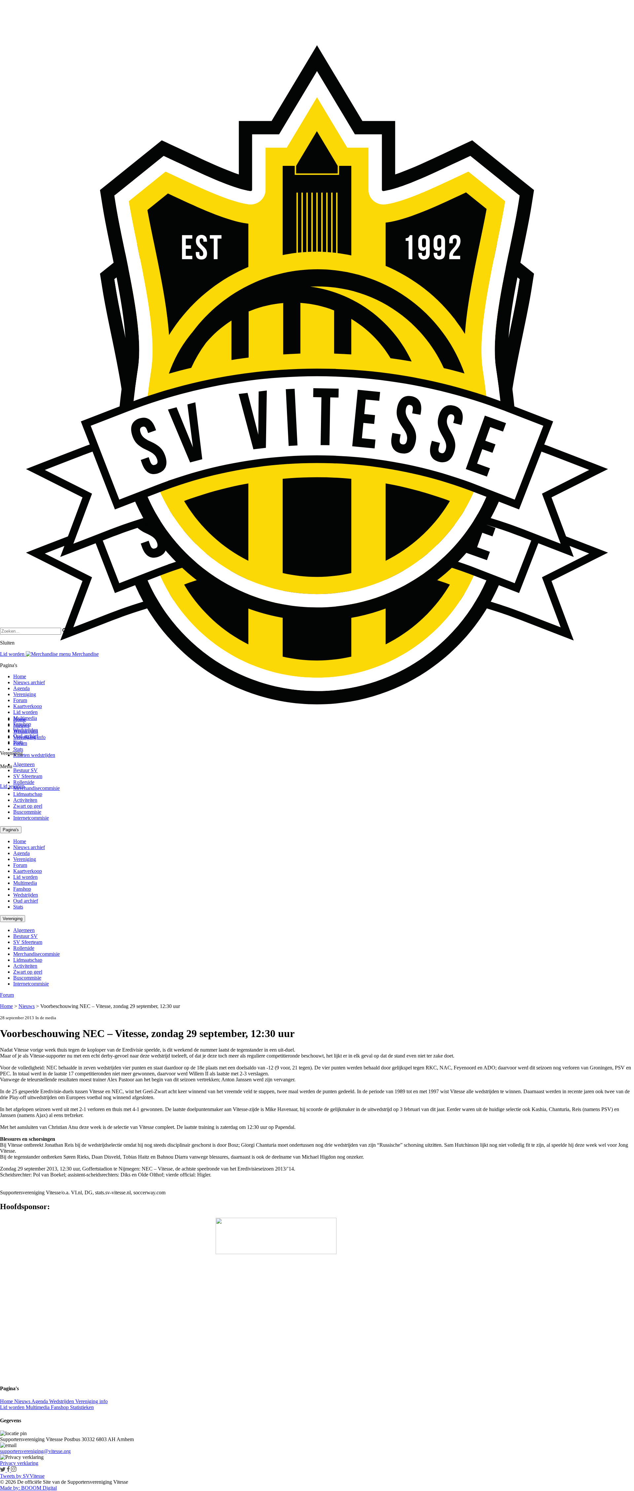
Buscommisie (27, 812)
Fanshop (22, 724)
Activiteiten (25, 800)
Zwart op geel (27, 806)
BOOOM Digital (38, 1488)
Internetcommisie (31, 818)
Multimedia (25, 718)
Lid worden (12, 786)
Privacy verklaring (19, 1463)
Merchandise (85, 654)
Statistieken (82, 1407)
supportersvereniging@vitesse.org (35, 1451)
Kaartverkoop (27, 706)
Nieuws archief (29, 682)
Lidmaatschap (27, 794)
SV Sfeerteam (27, 776)
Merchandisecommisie (36, 788)
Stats (18, 749)
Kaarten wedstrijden (34, 755)
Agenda (21, 688)
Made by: (10, 1488)
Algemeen (24, 764)
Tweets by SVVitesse (22, 1476)
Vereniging (24, 694)
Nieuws (26, 1006)
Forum (20, 700)
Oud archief (25, 736)
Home (19, 676)
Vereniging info (91, 1401)
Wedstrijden (25, 730)
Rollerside (23, 782)
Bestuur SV (25, 770)
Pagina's (11, 829)
